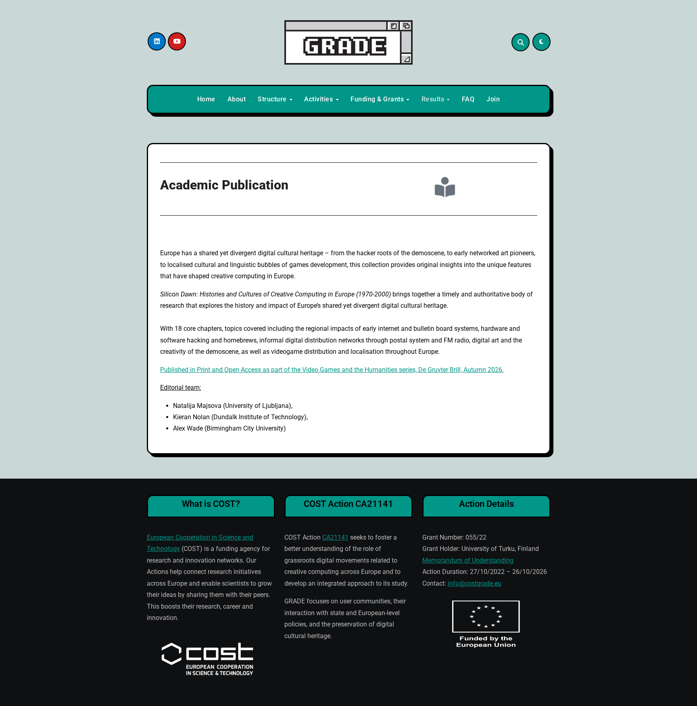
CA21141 (335, 537)
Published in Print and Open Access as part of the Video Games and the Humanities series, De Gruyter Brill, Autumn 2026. (332, 370)
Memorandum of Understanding (467, 560)
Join (493, 99)
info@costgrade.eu (474, 583)
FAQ (468, 99)
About (236, 99)
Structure (273, 99)
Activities (319, 99)
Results (434, 99)
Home (206, 99)
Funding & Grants (378, 99)
